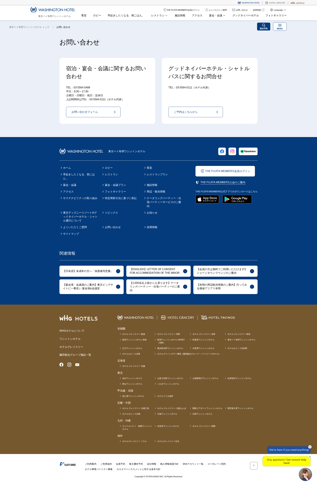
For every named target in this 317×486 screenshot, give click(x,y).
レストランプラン (157, 174)
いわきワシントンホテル (168, 384)
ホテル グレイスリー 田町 (168, 334)
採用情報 (152, 227)
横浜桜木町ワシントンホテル (170, 348)
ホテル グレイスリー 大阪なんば (171, 408)
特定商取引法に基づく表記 (121, 198)
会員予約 (120, 464)
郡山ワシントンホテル (132, 384)
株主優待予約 (136, 464)
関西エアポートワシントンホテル (207, 408)
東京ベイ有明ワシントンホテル (241, 340)
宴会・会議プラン (115, 185)
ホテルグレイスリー (71, 346)
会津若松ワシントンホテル (239, 378)
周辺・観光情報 (156, 191)
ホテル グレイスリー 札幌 (133, 366)
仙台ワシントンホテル (132, 378)
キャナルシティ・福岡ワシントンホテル (137, 427)
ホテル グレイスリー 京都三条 (135, 408)
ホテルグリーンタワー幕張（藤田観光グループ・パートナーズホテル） (189, 354)
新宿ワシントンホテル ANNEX (171, 341)
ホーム (67, 167)
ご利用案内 (90, 464)
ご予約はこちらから (186, 111)
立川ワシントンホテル (132, 348)
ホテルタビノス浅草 (131, 354)
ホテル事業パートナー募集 (99, 469)
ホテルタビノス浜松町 (237, 348)
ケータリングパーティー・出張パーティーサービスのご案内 (164, 202)
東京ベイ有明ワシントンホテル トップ (29, 27)
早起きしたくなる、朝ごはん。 (126, 15)
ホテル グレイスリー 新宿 (239, 334)
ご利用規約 (106, 464)
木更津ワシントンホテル (203, 348)
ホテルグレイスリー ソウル (134, 441)
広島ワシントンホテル (202, 414)
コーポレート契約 (216, 464)
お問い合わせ (113, 227)
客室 (84, 15)
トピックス (111, 212)
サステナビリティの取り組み (80, 198)
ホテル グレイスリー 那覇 (204, 426)
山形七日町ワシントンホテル (170, 378)
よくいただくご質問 (75, 227)
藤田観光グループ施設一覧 (75, 354)
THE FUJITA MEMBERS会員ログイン (227, 171)
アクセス (197, 15)
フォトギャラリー (276, 15)
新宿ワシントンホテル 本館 (134, 340)
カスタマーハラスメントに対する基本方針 (138, 469)
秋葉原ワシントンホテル (203, 340)
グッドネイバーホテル (245, 15)
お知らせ (152, 212)
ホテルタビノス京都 (131, 414)
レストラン (111, 174)
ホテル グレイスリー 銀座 (133, 334)
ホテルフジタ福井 (165, 396)
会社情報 (151, 464)
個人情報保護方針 (169, 464)
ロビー (97, 15)
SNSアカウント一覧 (193, 464)
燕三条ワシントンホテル (133, 396)
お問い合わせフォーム (84, 111)
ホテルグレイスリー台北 (168, 441)
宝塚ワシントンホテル (167, 414)
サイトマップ (71, 233)
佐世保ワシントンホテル (168, 426)
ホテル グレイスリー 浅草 (204, 334)
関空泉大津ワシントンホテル (240, 408)
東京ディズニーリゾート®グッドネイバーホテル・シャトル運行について (80, 216)
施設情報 (180, 15)
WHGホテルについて (71, 330)
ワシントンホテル (70, 338)
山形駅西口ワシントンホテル (205, 378)
